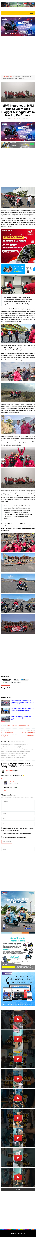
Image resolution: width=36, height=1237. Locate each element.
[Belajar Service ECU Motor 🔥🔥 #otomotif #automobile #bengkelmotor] (18, 1058)
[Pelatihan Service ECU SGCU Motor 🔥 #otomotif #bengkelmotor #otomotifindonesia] (18, 1078)
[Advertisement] (18, 55)
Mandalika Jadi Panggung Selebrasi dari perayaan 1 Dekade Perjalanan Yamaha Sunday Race (22, 718)
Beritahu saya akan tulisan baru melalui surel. (14, 837)
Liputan (19, 725)
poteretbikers (9, 770)
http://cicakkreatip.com (17, 742)
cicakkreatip (5, 741)
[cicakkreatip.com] (18, 4)
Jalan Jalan (14, 725)
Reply (2, 779)
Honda (9, 725)
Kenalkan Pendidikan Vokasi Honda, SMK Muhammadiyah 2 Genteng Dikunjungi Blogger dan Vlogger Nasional (22, 702)
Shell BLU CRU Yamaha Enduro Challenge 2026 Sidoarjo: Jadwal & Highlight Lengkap (22, 709)
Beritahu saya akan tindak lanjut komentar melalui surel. (17, 834)
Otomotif (23, 725)
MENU (31, 13)
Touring (28, 725)
